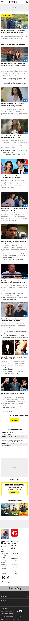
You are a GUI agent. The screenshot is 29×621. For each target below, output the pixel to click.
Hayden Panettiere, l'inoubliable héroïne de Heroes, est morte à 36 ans (14, 136)
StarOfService (20, 615)
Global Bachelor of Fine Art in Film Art (9, 615)
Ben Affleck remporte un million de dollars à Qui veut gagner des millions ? (13, 281)
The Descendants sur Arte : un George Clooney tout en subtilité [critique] (13, 31)
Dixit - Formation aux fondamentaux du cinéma (11, 616)
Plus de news (14, 420)
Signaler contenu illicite (14, 619)
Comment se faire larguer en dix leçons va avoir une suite (14, 444)
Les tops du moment (6, 604)
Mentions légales (4, 619)
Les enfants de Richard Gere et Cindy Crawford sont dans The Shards (12, 176)
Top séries (4, 596)
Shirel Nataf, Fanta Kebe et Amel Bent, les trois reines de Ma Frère (14, 209)
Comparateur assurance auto (7, 613)
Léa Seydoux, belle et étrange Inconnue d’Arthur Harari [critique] (14, 437)
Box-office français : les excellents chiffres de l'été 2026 (12, 433)
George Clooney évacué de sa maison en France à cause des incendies (13, 319)
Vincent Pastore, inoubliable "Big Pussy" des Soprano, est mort (14, 242)
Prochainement (5, 593)
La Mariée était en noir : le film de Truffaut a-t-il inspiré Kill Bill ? (14, 357)
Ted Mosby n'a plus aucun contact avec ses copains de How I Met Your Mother (13, 64)
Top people (4, 600)
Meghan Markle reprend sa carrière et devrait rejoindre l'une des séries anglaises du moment (13, 105)
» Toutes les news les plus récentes (19, 415)
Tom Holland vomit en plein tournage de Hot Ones (13, 394)
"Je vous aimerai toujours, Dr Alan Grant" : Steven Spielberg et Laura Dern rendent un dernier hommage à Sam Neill (14, 255)
